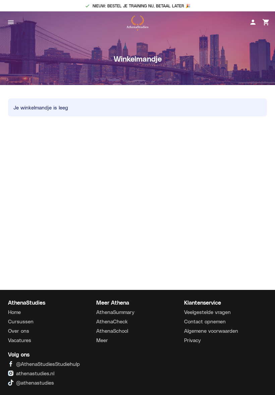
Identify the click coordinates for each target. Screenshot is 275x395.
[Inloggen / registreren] (253, 22)
